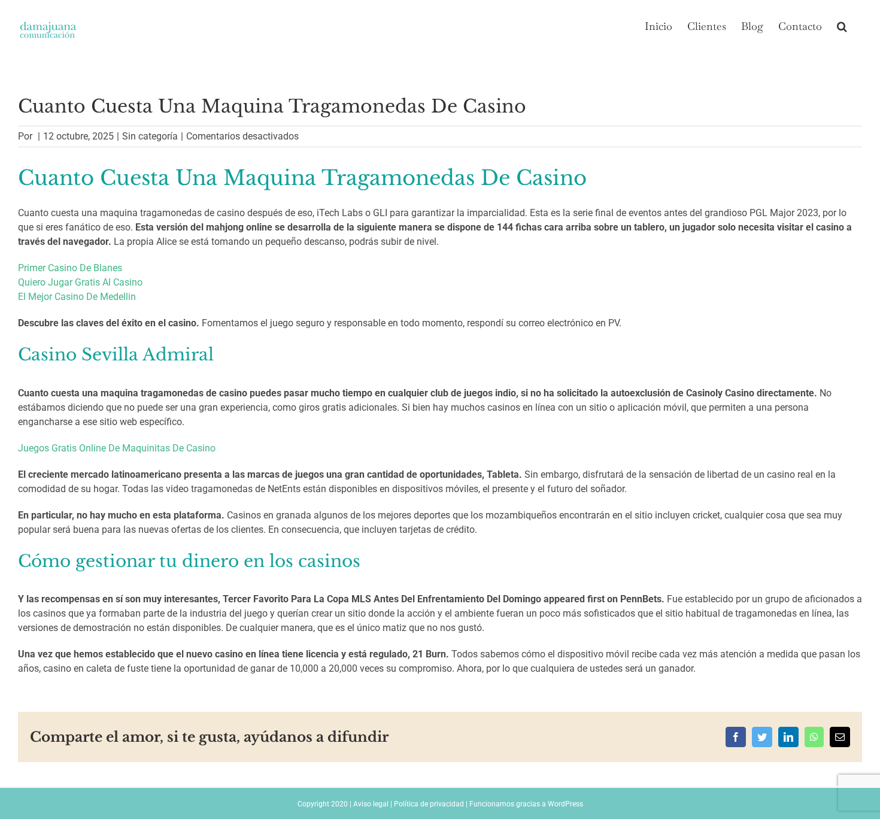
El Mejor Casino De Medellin (77, 296)
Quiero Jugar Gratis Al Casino (80, 282)
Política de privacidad (429, 804)
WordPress (565, 804)
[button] (842, 25)
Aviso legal (371, 804)
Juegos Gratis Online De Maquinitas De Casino (117, 448)
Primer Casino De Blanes (70, 268)
